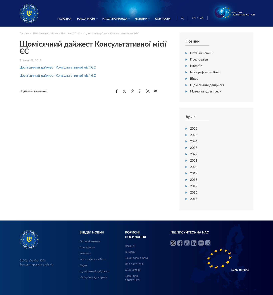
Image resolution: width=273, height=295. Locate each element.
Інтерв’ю (196, 66)
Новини (141, 18)
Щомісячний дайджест (207, 85)
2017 (193, 186)
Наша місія (86, 18)
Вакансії (130, 246)
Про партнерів (134, 264)
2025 (193, 135)
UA (201, 18)
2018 (193, 179)
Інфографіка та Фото (205, 72)
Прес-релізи (199, 59)
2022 (193, 154)
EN (194, 18)
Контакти (162, 18)
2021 (193, 160)
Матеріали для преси (205, 91)
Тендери (130, 252)
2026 (193, 128)
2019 (193, 173)
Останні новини (201, 53)
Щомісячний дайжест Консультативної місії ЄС (58, 67)
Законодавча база (136, 258)
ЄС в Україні (132, 270)
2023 (193, 147)
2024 (193, 141)
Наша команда (114, 18)
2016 (193, 192)
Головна (64, 18)
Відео (194, 78)
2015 (193, 199)
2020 (193, 167)
